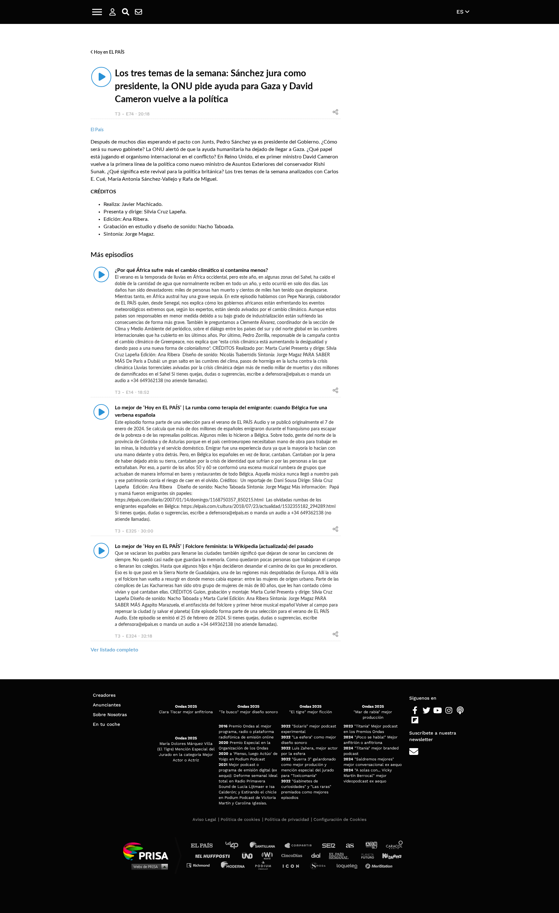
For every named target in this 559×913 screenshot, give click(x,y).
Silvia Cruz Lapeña (164, 211)
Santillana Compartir (301, 846)
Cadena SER (329, 846)
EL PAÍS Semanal (342, 855)
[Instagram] (449, 710)
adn (370, 846)
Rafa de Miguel (199, 179)
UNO (250, 855)
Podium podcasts (265, 865)
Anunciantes (107, 704)
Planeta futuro (365, 855)
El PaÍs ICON (293, 865)
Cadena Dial (318, 855)
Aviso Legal (204, 819)
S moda (320, 865)
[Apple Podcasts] (460, 710)
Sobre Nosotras (110, 714)
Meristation (379, 865)
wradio (268, 855)
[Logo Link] (279, 12)
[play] (101, 77)
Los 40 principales (237, 846)
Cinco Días (293, 855)
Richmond (201, 865)
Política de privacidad (287, 819)
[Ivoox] (426, 720)
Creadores (104, 695)
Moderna (233, 865)
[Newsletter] (138, 12)
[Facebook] (415, 710)
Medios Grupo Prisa (148, 866)
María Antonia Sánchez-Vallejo (142, 179)
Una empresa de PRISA (148, 851)
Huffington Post (214, 855)
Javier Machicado (141, 204)
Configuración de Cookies (340, 819)
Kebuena (389, 855)
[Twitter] (426, 710)
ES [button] (460, 11)
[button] (97, 12)
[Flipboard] (415, 720)
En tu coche (106, 724)
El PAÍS (206, 846)
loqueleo (348, 865)
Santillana (267, 846)
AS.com (349, 846)
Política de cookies (240, 819)
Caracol (394, 846)
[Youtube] (437, 710)
